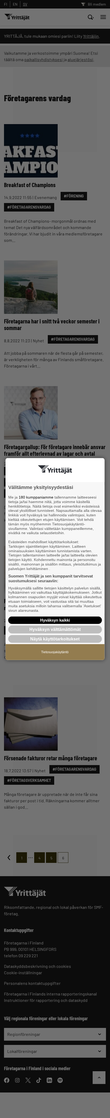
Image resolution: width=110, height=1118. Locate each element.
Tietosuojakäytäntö (55, 652)
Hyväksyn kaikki (55, 620)
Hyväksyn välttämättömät (55, 629)
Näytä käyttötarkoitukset (55, 638)
